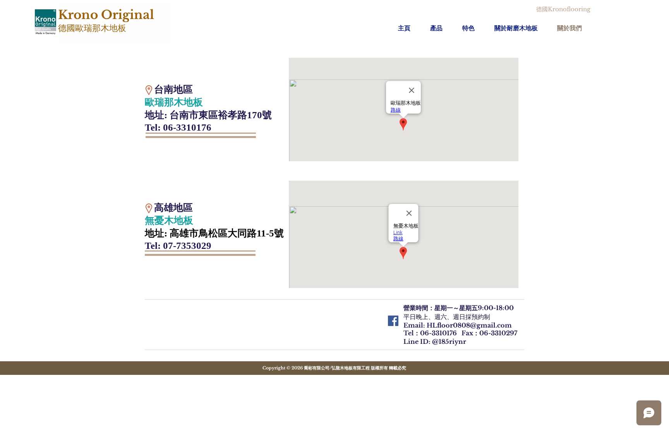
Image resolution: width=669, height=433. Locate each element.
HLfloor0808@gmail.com (469, 325)
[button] (442, 28)
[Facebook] (393, 321)
